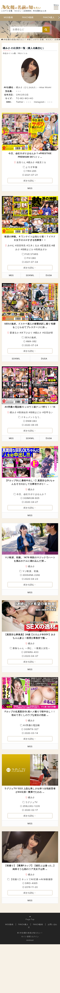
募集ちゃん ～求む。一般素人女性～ (31, 648)
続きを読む (29, 180)
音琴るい (48, 412)
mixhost (30, 940)
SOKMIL (30, 275)
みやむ (11, 245)
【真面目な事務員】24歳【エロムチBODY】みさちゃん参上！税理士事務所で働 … (29, 636)
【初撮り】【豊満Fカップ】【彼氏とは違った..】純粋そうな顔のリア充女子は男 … (29, 867)
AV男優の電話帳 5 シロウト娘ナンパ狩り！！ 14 (30, 406)
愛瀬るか (14, 332)
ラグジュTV (31, 802)
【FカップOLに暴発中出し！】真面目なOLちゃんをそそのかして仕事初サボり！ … (30, 482)
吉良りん (21, 162)
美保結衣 (23, 412)
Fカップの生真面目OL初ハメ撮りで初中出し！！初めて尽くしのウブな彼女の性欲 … (30, 713)
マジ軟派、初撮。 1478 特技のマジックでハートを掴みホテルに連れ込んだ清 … (30, 559)
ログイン (35, 936)
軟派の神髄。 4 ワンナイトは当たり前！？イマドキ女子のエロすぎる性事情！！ (30, 238)
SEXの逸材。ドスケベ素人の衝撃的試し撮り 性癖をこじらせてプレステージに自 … (30, 325)
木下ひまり (27, 332)
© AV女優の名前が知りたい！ (30, 933)
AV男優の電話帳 (31, 725)
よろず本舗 (31, 167)
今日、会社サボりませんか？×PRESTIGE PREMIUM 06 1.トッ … (30, 155)
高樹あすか (41, 249)
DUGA (49, 275)
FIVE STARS (31, 254)
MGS (30, 188)
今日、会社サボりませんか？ (31, 494)
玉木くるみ (33, 245)
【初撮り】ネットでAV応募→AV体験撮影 (31, 879)
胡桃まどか (28, 249)
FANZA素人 (49, 17)
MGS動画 (8, 17)
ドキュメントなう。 (31, 417)
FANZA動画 (28, 17)
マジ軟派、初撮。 (31, 571)
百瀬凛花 (46, 245)
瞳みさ (31, 162)
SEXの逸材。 (31, 337)
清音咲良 (21, 245)
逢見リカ (41, 162)
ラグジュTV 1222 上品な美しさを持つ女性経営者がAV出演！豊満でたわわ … (30, 790)
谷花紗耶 (48, 332)
